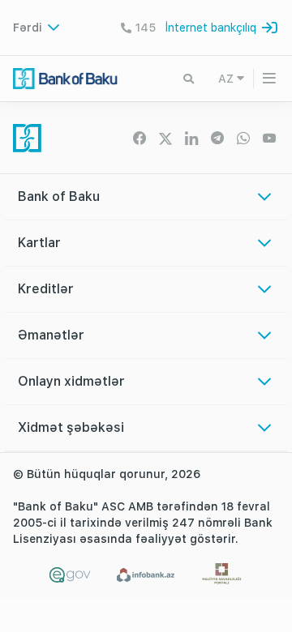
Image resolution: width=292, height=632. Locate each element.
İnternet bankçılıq (210, 27)
